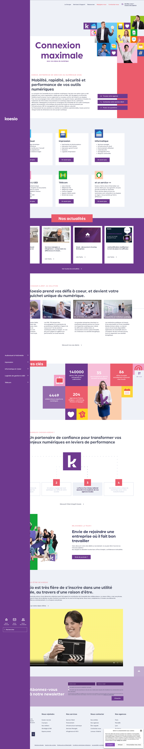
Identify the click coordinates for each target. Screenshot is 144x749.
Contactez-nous (114, 4)
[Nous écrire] (14, 619)
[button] (141, 730)
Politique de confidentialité (108, 694)
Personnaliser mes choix (134, 744)
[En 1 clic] (139, 373)
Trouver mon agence (130, 5)
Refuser (120, 744)
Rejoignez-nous (101, 4)
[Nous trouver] (6, 619)
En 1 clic (139, 376)
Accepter (110, 744)
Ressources (90, 4)
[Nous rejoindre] (23, 619)
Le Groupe (67, 4)
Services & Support (79, 4)
